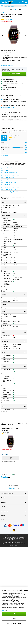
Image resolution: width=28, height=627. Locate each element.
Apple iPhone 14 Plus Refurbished (9, 182)
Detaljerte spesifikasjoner (7, 65)
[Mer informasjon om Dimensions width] (1, 260)
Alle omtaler (5, 155)
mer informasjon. (18, 539)
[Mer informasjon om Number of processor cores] (1, 300)
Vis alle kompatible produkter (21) (10, 192)
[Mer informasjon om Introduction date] (1, 205)
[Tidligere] (2, 34)
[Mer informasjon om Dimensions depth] (1, 262)
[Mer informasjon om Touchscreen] (1, 318)
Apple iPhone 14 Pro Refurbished (8, 189)
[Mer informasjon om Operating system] (1, 252)
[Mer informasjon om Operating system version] (1, 254)
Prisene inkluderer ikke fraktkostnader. (16, 537)
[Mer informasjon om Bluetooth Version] (1, 273)
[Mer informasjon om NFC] (1, 291)
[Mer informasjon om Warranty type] (1, 212)
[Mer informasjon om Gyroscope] (1, 402)
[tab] (11, 47)
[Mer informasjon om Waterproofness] (1, 230)
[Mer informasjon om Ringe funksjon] (1, 369)
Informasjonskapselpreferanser (9, 543)
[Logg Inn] (19, 2)
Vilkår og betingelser (21, 543)
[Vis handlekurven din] (25, 2)
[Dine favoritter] (22, 2)
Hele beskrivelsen (6, 122)
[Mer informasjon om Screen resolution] (1, 321)
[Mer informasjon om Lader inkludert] (1, 335)
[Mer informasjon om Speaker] (1, 411)
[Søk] (25, 6)
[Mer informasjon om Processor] (1, 297)
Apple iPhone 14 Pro (5, 184)
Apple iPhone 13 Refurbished (7, 177)
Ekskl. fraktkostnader (10, 461)
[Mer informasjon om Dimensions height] (1, 257)
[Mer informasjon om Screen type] (1, 316)
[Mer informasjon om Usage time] (1, 337)
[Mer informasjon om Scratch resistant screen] (1, 326)
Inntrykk (21, 542)
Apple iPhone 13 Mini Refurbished (9, 172)
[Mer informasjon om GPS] (1, 286)
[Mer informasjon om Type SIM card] (1, 207)
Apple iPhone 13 (4, 170)
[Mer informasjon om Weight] (1, 249)
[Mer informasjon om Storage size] (1, 307)
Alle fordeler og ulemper (8, 107)
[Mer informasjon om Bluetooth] (1, 271)
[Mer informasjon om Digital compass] (1, 400)
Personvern (15, 542)
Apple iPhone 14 (4, 180)
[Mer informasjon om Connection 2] (1, 346)
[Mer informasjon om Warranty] (1, 209)
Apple (2, 12)
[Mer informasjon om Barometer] (1, 373)
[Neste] (25, 34)
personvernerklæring (13, 608)
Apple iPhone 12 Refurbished (7, 168)
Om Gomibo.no (8, 542)
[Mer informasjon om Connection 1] (1, 344)
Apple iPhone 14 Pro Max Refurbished (10, 187)
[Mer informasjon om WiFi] (1, 264)
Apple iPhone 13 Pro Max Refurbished (10, 175)
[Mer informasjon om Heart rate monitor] (1, 385)
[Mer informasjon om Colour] (1, 247)
